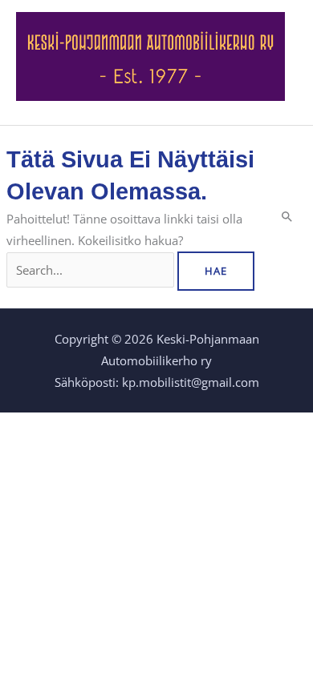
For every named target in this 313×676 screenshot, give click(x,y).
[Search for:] (91, 270)
